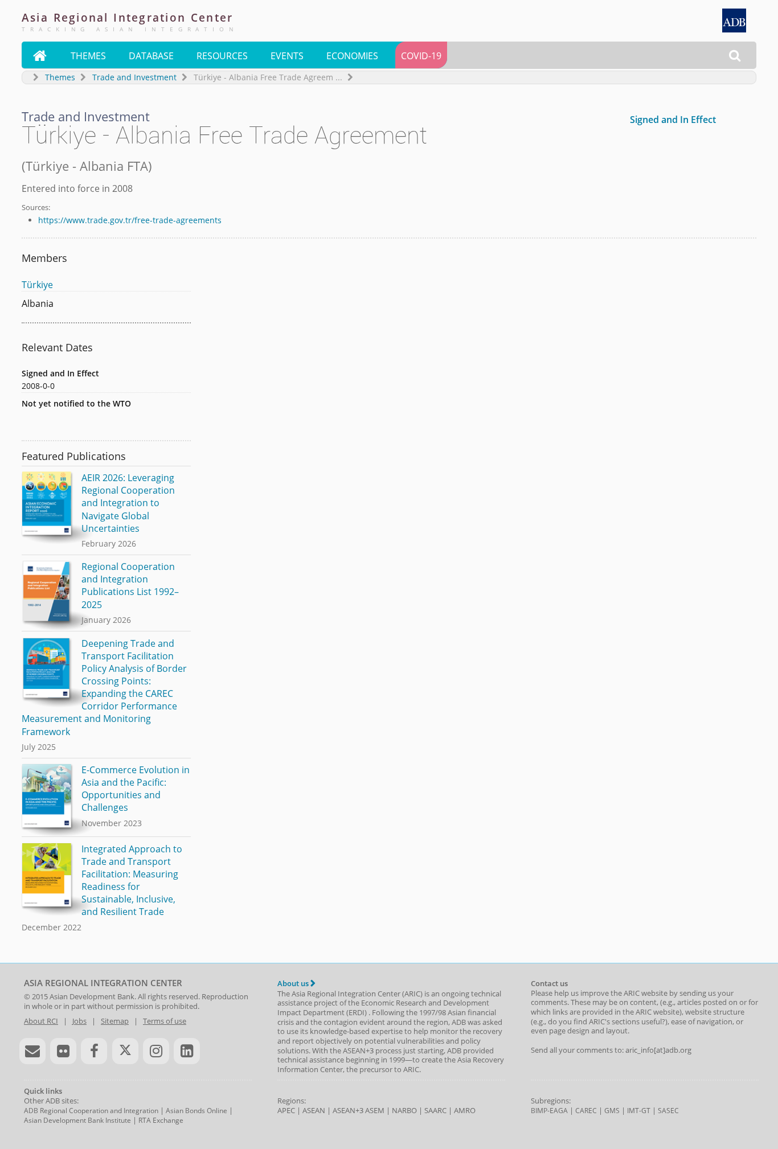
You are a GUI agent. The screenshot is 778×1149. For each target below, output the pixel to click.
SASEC (668, 1110)
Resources (222, 56)
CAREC (586, 1110)
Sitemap (115, 1021)
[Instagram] (156, 1051)
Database (151, 56)
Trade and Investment (134, 77)
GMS (612, 1110)
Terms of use (164, 1021)
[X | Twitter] (125, 1051)
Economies (352, 56)
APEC (286, 1110)
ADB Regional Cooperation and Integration (91, 1110)
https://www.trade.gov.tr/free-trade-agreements (130, 220)
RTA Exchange (160, 1120)
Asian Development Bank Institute (77, 1120)
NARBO (404, 1110)
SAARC (435, 1110)
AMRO (465, 1110)
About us (293, 983)
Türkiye (37, 284)
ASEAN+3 (348, 1110)
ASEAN (313, 1110)
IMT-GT (638, 1110)
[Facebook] (94, 1051)
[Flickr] (63, 1051)
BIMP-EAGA (549, 1110)
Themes (88, 56)
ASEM (374, 1110)
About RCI (41, 1021)
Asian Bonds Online (196, 1110)
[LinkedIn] (187, 1051)
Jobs (79, 1021)
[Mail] (32, 1051)
